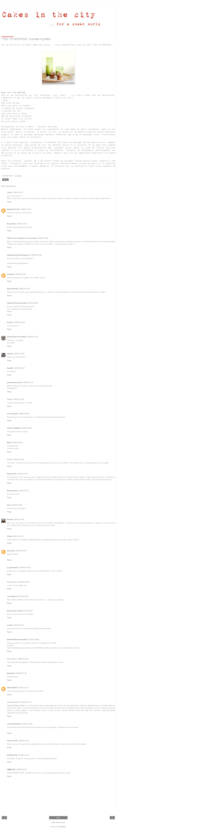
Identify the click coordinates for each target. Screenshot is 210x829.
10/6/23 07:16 (21, 673)
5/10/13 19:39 (16, 505)
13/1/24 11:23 (23, 688)
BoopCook (11, 224)
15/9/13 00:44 (36, 255)
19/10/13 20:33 (24, 582)
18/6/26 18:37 (21, 769)
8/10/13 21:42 (18, 536)
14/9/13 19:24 (25, 209)
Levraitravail (12, 596)
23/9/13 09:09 (24, 414)
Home (58, 818)
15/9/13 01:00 (20, 274)
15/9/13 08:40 (32, 303)
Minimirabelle (12, 289)
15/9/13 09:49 (19, 322)
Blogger (63, 827)
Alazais (10, 354)
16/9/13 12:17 (19, 368)
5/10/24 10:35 (27, 724)
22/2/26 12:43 (23, 741)
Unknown (11, 551)
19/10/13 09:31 (25, 567)
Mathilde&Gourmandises (17, 639)
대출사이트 (11, 769)
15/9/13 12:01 (32, 337)
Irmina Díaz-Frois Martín (17, 337)
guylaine (10, 274)
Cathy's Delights (14, 428)
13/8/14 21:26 (23, 659)
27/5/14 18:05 (33, 639)
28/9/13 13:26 (18, 459)
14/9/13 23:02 (43, 238)
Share (5, 179)
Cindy (9, 536)
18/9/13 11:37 (28, 382)
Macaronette (12, 491)
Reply (9, 202)
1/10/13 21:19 (22, 474)
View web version (58, 822)
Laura (9, 192)
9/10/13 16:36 (21, 551)
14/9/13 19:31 (22, 224)
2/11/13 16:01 (23, 596)
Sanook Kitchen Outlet (15, 705)
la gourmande (12, 567)
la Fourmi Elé (12, 414)
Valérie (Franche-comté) (17, 303)
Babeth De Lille (13, 209)
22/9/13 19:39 (18, 399)
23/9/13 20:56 (26, 428)
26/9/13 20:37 (17, 442)
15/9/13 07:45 (24, 289)
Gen (8, 505)
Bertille (10, 519)
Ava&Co (10, 368)
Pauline (10, 322)
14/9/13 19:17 (18, 192)
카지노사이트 (12, 741)
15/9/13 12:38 (19, 354)
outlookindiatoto (14, 724)
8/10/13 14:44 (19, 519)
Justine (10, 625)
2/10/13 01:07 (23, 491)
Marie (9, 442)
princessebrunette (14, 382)
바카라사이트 (12, 755)
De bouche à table (14, 611)
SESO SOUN (12, 688)
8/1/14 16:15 (28, 611)
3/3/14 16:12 (19, 625)
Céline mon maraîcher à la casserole (22, 238)
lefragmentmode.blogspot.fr (18, 255)
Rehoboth (11, 673)
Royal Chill (11, 474)
